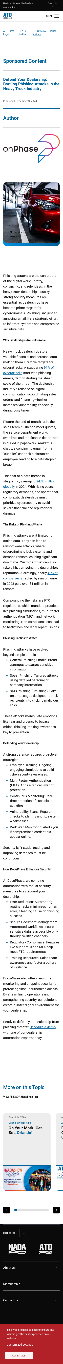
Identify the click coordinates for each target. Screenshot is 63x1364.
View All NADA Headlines (18, 1096)
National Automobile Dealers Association (18, 5)
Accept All (19, 1355)
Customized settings (20, 1344)
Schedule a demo (43, 1027)
